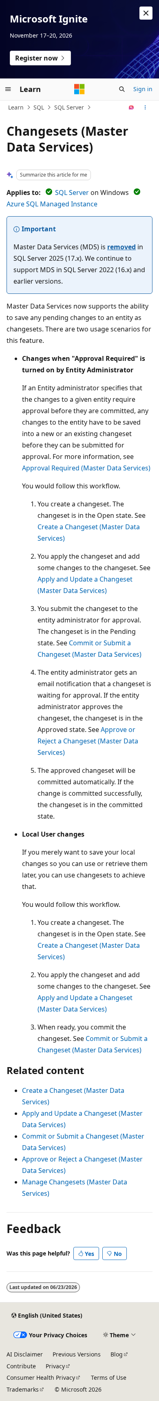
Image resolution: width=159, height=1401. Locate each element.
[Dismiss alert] (145, 13)
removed (121, 246)
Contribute (21, 1366)
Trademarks (23, 1389)
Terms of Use (108, 1377)
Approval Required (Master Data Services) (86, 467)
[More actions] (145, 107)
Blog (116, 1354)
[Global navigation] (8, 89)
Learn (16, 107)
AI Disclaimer (25, 1354)
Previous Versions (77, 1354)
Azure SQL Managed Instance (52, 203)
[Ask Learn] (131, 107)
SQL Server (69, 107)
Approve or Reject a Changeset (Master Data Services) (88, 741)
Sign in (142, 89)
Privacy (55, 1366)
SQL (38, 107)
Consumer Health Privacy (41, 1377)
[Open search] (122, 89)
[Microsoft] (79, 89)
